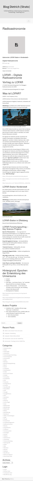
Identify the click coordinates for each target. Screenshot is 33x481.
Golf (5, 390)
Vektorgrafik (7, 442)
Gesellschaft (7, 387)
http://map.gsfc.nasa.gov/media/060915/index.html (15, 302)
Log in (5, 469)
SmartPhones (7, 427)
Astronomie (11, 66)
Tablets (6, 436)
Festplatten (7, 378)
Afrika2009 (6, 351)
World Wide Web (8, 456)
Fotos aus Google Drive (13, 68)
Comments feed (8, 473)
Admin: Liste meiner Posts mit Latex (13, 330)
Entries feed (7, 471)
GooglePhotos (7, 394)
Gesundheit (7, 388)
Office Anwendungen (9, 415)
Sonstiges (6, 432)
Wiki (5, 446)
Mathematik (7, 405)
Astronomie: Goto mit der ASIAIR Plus (13, 338)
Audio (5, 360)
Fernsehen (6, 377)
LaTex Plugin (7, 402)
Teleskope (6, 439)
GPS (5, 395)
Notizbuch (6, 414)
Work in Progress (8, 454)
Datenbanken (7, 370)
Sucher (5, 434)
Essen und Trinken (8, 373)
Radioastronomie (8, 424)
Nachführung (7, 412)
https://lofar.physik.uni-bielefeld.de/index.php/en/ (15, 176)
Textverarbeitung (8, 441)
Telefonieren (7, 437)
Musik (5, 410)
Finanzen (6, 382)
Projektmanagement (9, 422)
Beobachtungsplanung (9, 363)
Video (5, 444)
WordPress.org (8, 474)
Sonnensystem (7, 431)
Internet (6, 400)
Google (6, 392)
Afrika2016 (6, 353)
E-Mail (5, 372)
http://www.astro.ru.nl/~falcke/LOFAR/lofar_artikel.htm (16, 183)
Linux (5, 404)
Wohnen (6, 451)
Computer (6, 368)
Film (5, 380)
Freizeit (6, 385)
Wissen (5, 449)
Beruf (5, 365)
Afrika (5, 350)
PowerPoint (7, 421)
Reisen (5, 426)
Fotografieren (7, 383)
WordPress (6, 453)
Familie (5, 375)
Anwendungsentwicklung (10, 355)
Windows (6, 448)
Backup (6, 361)
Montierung (7, 407)
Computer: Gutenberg (10, 333)
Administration (7, 348)
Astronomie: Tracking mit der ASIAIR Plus (14, 341)
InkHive (12, 479)
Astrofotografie (8, 356)
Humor (5, 399)
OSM (5, 417)
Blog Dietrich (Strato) (16, 7)
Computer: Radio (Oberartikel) (12, 336)
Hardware (6, 397)
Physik (5, 419)
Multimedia (6, 409)
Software (6, 429)
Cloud (5, 367)
